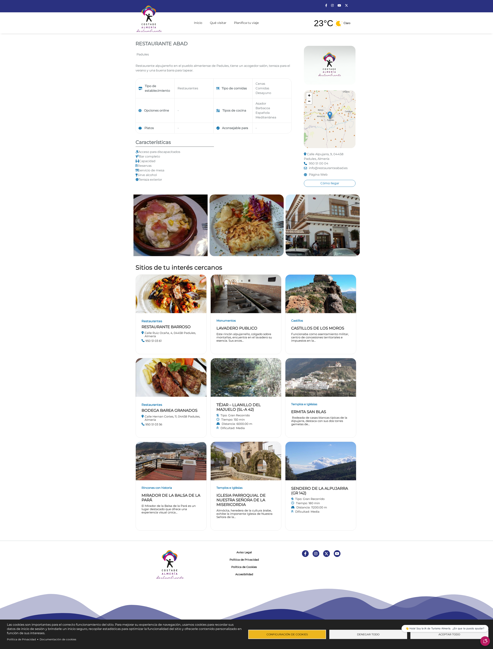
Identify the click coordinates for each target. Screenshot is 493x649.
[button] (329, 115)
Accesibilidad (244, 574)
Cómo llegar (329, 183)
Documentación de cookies (58, 639)
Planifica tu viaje (246, 23)
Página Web (318, 174)
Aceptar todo (449, 634)
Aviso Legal (244, 552)
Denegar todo (368, 634)
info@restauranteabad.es (328, 168)
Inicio (198, 23)
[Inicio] (149, 17)
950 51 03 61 (153, 341)
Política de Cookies (244, 567)
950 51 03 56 (153, 424)
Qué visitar (218, 23)
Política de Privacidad (244, 559)
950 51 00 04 (318, 163)
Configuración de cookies (287, 634)
